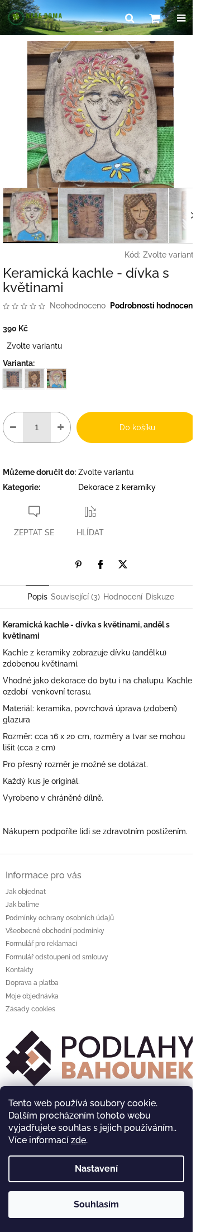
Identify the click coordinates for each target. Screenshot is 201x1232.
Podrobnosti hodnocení (152, 305)
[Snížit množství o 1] (13, 427)
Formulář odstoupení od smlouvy (57, 957)
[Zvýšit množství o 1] (60, 427)
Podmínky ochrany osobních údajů (60, 918)
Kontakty (20, 970)
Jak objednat (26, 892)
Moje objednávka (32, 996)
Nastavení (96, 1168)
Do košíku (137, 427)
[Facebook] (100, 564)
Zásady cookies (30, 1009)
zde (78, 1140)
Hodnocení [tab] (122, 596)
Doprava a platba (32, 983)
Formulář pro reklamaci (42, 944)
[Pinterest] (78, 564)
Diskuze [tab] (160, 596)
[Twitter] (123, 564)
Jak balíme (22, 904)
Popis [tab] (37, 596)
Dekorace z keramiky (117, 487)
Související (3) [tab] (75, 596)
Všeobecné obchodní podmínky (55, 931)
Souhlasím (96, 1204)
